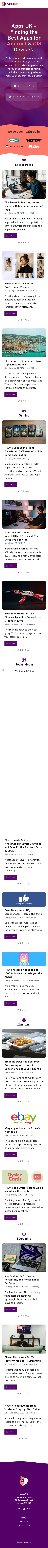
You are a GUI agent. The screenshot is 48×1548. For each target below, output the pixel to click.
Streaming (35, 1287)
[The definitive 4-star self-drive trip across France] (24, 355)
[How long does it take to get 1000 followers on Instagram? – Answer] (24, 964)
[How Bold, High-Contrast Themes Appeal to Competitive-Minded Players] (24, 608)
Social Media (30, 854)
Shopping (29, 1072)
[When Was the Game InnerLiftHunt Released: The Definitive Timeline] (24, 527)
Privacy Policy (24, 1525)
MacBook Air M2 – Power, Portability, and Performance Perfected (21, 1280)
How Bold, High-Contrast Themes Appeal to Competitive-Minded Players (23, 617)
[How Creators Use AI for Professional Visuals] (24, 278)
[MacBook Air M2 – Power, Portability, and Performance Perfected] (24, 1270)
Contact (24, 1518)
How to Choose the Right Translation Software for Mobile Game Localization (23, 451)
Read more (10, 236)
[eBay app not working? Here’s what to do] (24, 1122)
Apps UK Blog (31, 213)
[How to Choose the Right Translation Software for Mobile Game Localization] (24, 442)
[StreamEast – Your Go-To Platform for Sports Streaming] (24, 1351)
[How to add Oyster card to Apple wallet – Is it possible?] (24, 1182)
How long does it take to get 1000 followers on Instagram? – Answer (23, 973)
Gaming (26, 458)
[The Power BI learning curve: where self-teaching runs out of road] (24, 196)
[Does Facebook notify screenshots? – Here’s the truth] (24, 904)
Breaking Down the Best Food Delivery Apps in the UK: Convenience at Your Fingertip (22, 1065)
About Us (24, 1521)
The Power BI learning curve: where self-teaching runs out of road (23, 206)
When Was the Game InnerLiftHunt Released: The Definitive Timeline (21, 536)
